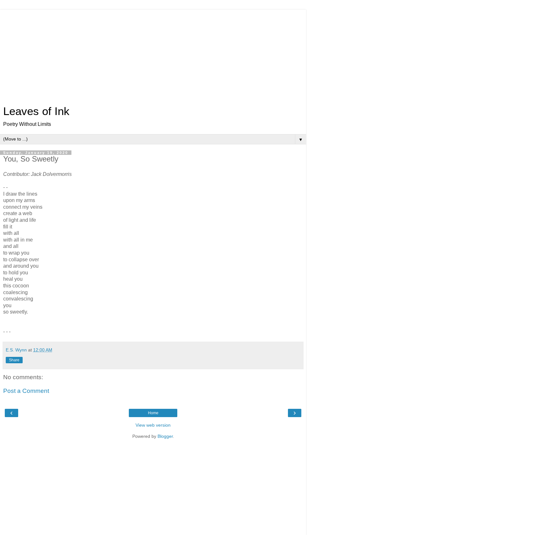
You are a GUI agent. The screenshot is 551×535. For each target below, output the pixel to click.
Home (153, 413)
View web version (153, 425)
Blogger (165, 436)
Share (14, 360)
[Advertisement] (153, 54)
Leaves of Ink (36, 111)
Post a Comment (26, 390)
